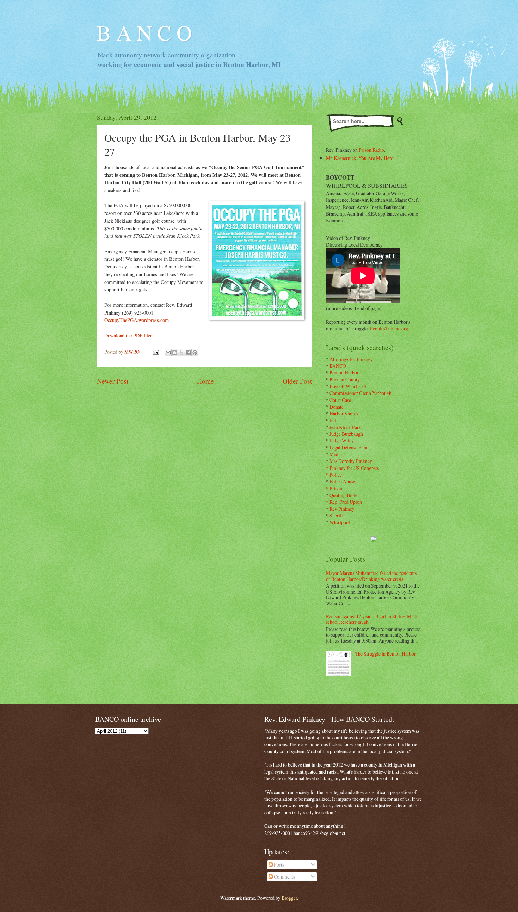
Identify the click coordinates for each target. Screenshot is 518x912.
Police (335, 474)
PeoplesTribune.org (389, 328)
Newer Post (112, 381)
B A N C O (144, 32)
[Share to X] (181, 352)
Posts (278, 864)
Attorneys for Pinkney (351, 359)
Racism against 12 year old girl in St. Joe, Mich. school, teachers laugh (372, 619)
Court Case (340, 400)
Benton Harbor (344, 372)
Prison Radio (371, 150)
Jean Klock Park (345, 427)
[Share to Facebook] (188, 352)
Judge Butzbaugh (346, 433)
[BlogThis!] (174, 352)
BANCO (337, 365)
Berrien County (344, 379)
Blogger (289, 897)
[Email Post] (155, 351)
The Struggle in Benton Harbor (385, 653)
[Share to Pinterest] (194, 352)
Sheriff (336, 515)
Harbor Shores (343, 413)
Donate (336, 406)
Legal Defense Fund (349, 447)
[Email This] (168, 352)
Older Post (297, 381)
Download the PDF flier (128, 335)
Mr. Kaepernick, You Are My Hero (360, 158)
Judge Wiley (341, 440)
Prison (335, 488)
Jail (332, 420)
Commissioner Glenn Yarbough (360, 393)
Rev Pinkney (341, 508)
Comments (284, 876)
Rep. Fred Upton (345, 501)
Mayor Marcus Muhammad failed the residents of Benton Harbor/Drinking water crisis (371, 576)
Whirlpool (339, 522)
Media (335, 454)
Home (205, 381)
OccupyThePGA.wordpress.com (136, 320)
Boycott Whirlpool (347, 386)
